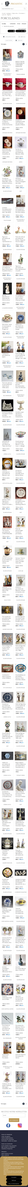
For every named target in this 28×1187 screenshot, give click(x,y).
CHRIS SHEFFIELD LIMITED (7, 921)
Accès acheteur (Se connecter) (9, 1145)
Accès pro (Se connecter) (7, 1139)
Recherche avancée (9, 26)
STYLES (18, 23)
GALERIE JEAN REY (21, 979)
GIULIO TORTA (7, 600)
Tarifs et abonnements (7, 1138)
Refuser (14, 1180)
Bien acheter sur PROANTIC (8, 1147)
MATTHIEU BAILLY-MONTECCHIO (7, 74)
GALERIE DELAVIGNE (7, 103)
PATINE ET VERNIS (21, 775)
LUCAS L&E (20, 571)
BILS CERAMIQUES (7, 395)
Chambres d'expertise (6, 1148)
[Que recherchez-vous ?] (24, 8)
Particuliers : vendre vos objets (9, 1141)
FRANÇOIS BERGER (21, 74)
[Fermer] (14, 31)
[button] (22, 37)
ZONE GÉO (20, 40)
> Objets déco (14, 13)
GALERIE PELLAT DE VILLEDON (7, 1067)
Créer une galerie (5, 1136)
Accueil (3, 13)
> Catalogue (8, 13)
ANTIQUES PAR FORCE (7, 132)
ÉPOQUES (24, 23)
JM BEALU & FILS (7, 454)
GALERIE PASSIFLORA (7, 629)
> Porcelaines (21, 13)
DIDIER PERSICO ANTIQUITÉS (20, 395)
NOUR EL (21, 1067)
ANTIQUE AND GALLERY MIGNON (20, 1038)
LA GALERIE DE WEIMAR (7, 308)
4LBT (21, 191)
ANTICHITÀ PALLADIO (7, 483)
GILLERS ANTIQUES (7, 191)
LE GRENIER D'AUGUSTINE (20, 892)
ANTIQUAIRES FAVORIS (10, 36)
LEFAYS (20, 162)
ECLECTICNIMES (7, 220)
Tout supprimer (22, 29)
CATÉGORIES (13, 23)
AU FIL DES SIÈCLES (7, 687)
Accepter (14, 1177)
